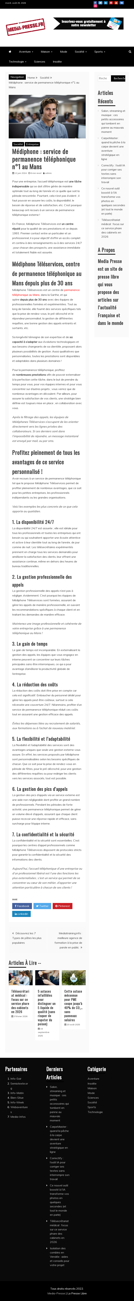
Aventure (25, 51)
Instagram (95, 6)
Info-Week (17, 1102)
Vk (122, 2)
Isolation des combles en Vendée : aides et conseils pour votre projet (59, 1256)
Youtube (116, 2)
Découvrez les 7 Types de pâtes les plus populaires (27, 937)
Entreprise (32, 144)
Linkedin (106, 2)
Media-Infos (18, 1116)
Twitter (100, 2)
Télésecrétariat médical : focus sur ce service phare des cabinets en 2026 (20, 1001)
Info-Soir (15, 1078)
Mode (63, 51)
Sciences (39, 61)
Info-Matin (17, 1093)
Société (79, 51)
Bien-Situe (17, 1097)
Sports (98, 51)
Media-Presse (56, 1293)
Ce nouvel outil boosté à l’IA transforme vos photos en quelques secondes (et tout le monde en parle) (113, 201)
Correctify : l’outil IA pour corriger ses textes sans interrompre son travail (113, 174)
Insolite (57, 61)
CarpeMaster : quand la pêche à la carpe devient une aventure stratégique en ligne (59, 1139)
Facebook (95, 2)
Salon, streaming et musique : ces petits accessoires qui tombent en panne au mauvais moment (59, 1103)
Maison (45, 51)
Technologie (16, 61)
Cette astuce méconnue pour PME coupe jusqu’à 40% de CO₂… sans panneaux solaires (73, 1005)
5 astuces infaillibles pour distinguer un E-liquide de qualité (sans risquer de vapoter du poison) (47, 1007)
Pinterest (111, 2)
